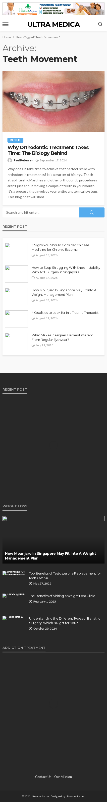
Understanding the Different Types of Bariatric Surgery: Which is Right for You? (64, 620)
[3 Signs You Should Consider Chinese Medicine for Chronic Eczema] (16, 251)
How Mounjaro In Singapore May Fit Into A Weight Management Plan (64, 292)
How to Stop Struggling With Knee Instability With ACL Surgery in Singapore (66, 269)
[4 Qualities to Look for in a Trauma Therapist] (16, 319)
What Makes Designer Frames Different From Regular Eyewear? (62, 337)
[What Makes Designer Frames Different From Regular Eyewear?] (16, 341)
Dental (15, 140)
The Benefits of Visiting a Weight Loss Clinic (62, 596)
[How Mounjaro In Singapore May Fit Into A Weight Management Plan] (16, 296)
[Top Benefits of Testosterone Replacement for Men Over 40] (13, 573)
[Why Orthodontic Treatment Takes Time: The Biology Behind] (53, 101)
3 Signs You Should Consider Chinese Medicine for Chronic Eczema (60, 247)
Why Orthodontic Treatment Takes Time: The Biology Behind (48, 150)
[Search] (100, 24)
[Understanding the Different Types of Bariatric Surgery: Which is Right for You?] (13, 618)
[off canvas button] (5, 24)
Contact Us (43, 777)
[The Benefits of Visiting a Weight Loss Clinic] (13, 596)
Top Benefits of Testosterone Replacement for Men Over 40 (65, 575)
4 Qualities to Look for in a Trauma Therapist (65, 313)
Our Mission (63, 777)
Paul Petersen (23, 160)
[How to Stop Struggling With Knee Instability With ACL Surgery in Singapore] (16, 274)
